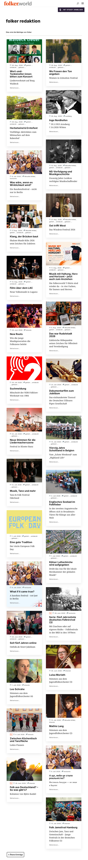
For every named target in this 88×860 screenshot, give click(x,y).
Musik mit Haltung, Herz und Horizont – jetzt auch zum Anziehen (63, 276)
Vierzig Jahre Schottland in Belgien (61, 449)
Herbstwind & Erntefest (24, 128)
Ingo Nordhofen (58, 120)
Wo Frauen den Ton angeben (60, 72)
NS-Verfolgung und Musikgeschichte (60, 173)
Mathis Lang (56, 726)
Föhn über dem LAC (21, 287)
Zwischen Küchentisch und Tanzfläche (23, 739)
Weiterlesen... (15, 88)
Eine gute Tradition (21, 542)
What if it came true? (22, 591)
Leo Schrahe (17, 689)
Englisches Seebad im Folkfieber (62, 503)
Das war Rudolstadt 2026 (60, 335)
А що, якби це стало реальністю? (61, 777)
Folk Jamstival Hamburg (63, 827)
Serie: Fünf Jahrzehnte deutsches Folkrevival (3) (62, 620)
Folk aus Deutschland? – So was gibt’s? (24, 788)
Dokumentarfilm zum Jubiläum (61, 392)
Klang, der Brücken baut (24, 236)
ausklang (68, 116)
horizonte (13, 178)
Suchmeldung (18, 388)
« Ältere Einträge (15, 854)
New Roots (16, 334)
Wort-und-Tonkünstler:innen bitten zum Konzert (21, 74)
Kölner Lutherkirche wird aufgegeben (61, 563)
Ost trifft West (57, 225)
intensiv (29, 330)
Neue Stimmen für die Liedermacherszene (23, 441)
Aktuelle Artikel (29, 176)
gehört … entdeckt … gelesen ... (21, 232)
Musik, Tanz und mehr (23, 490)
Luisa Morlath (57, 674)
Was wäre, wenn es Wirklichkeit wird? (21, 183)
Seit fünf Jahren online (23, 642)
